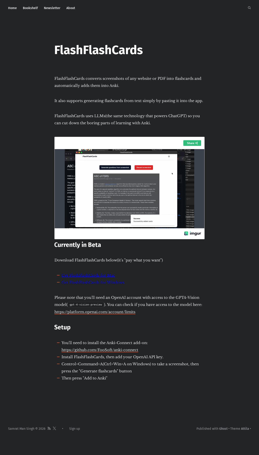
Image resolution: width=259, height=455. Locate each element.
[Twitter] (54, 429)
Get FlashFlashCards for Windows (93, 282)
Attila (245, 429)
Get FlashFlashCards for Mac (88, 275)
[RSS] (49, 429)
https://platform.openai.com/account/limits (94, 312)
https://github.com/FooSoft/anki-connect (100, 350)
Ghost (223, 429)
